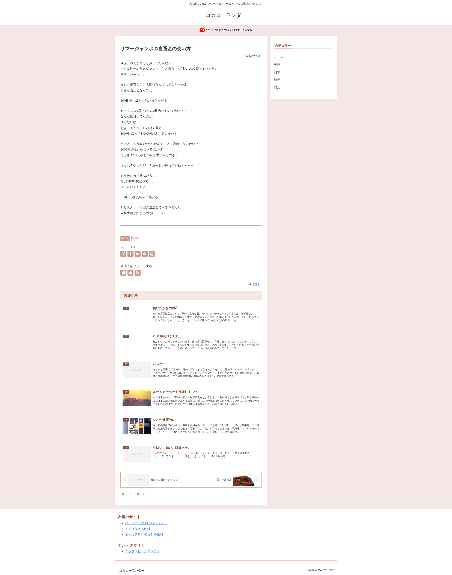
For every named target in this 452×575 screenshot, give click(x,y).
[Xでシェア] (123, 254)
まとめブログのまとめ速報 (144, 534)
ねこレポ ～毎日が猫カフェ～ (146, 523)
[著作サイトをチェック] (123, 273)
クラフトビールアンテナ (142, 551)
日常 (126, 238)
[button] (152, 254)
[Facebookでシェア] (130, 254)
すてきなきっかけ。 (139, 528)
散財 (137, 238)
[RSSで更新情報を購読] (138, 273)
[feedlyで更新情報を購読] (130, 273)
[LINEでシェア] (145, 254)
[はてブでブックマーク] (138, 254)
